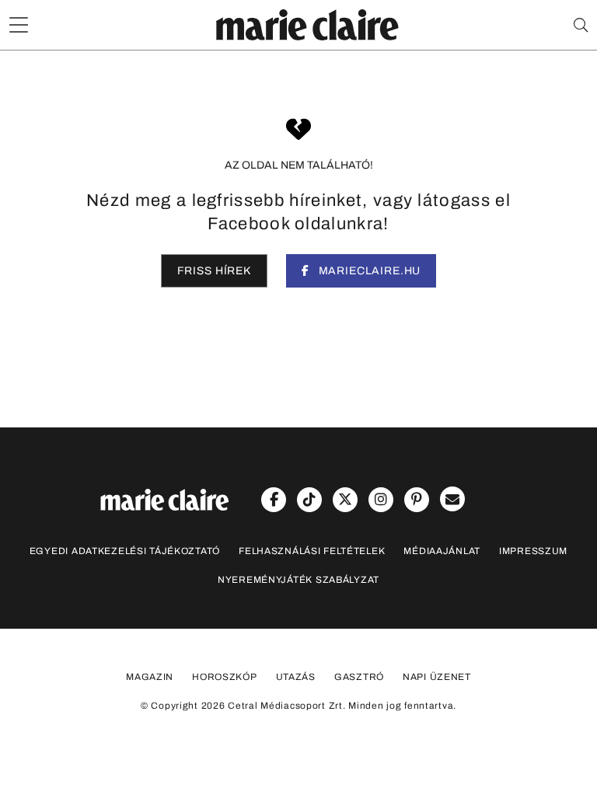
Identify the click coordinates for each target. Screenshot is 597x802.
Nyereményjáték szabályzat (298, 579)
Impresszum (533, 551)
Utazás (296, 676)
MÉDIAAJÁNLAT (441, 551)
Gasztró (359, 676)
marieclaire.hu (368, 271)
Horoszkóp (224, 676)
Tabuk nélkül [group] (408, 83)
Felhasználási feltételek (312, 551)
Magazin (149, 676)
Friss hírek (214, 271)
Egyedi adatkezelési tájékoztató (125, 551)
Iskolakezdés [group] (103, 83)
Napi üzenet (437, 676)
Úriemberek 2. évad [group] (254, 83)
